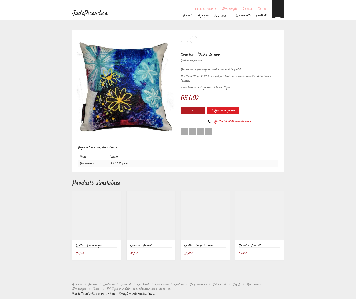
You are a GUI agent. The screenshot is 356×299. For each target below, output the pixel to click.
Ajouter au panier (224, 111)
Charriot (126, 284)
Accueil (187, 15)
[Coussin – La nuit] (193, 39)
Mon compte (230, 9)
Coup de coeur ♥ (206, 9)
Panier (247, 9)
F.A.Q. (236, 284)
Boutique (108, 284)
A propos (203, 15)
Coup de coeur (198, 284)
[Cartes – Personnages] (184, 39)
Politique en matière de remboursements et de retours (139, 289)
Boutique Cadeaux (191, 60)
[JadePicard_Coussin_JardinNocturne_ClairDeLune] (126, 86)
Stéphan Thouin (146, 294)
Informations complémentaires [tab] (97, 147)
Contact (261, 15)
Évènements (243, 15)
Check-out (143, 284)
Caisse (262, 9)
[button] (116, 254)
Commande (161, 284)
